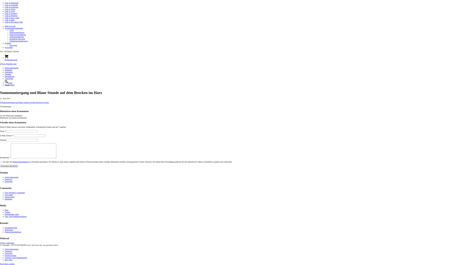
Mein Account (10, 26)
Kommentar (5, 158)
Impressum (9, 230)
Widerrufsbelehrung (17, 33)
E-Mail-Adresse (6, 136)
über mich (13, 45)
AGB (12, 30)
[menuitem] (230, 26)
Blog (6, 210)
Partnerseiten (9, 197)
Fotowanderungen (11, 177)
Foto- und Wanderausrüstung (15, 217)
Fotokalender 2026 (12, 214)
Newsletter (9, 47)
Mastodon (8, 199)
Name (3, 131)
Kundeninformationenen (14, 28)
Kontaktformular (11, 228)
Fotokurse (8, 179)
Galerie (7, 212)
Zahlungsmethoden (17, 37)
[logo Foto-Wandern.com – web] (8, 64)
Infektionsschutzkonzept (19, 41)
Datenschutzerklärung (18, 35)
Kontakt (8, 43)
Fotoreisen (9, 182)
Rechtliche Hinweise (17, 39)
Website (3, 140)
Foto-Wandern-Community (15, 193)
